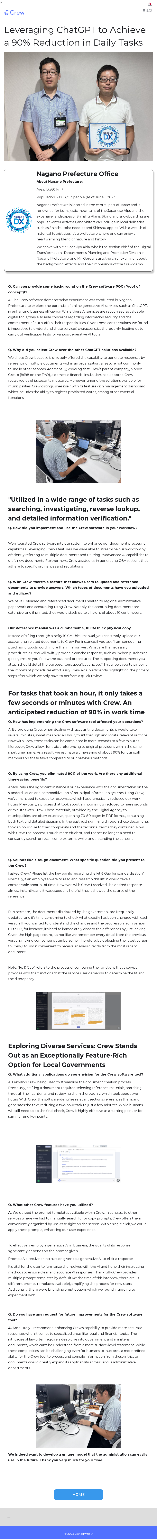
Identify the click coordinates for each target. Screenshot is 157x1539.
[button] (9, 1517)
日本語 (147, 5)
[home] (24, 12)
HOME (78, 1494)
